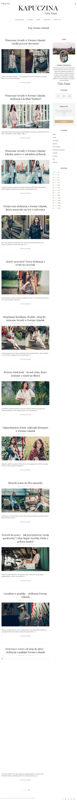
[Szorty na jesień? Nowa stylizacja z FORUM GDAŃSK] (25, 282)
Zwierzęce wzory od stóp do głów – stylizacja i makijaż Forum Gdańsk (25, 650)
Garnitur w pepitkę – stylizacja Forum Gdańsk (25, 595)
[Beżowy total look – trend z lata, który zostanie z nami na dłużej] (25, 393)
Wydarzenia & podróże (59, 150)
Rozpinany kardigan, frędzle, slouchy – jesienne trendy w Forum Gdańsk (25, 318)
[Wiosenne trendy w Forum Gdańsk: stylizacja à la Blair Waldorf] (25, 116)
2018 (56, 190)
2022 (56, 180)
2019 (56, 187)
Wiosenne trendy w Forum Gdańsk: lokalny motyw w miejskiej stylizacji (25, 152)
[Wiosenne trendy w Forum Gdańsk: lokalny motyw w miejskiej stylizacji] (25, 172)
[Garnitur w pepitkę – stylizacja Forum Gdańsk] (25, 614)
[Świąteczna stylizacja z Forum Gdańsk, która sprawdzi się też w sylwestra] (25, 227)
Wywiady (55, 153)
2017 (56, 192)
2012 (56, 205)
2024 (56, 175)
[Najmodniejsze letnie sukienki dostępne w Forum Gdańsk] (25, 448)
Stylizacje (55, 162)
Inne (54, 159)
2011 (56, 208)
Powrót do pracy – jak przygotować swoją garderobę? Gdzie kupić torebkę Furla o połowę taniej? (25, 538)
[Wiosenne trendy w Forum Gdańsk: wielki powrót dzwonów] (25, 61)
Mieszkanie (55, 140)
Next (29, 790)
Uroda (54, 137)
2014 (56, 200)
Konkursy (55, 156)
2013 (56, 203)
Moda (54, 134)
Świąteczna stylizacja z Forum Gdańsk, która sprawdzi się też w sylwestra (25, 207)
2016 (56, 195)
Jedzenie (55, 143)
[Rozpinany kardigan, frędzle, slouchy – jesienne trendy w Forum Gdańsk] (25, 338)
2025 (56, 172)
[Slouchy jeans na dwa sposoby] (25, 500)
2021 (56, 182)
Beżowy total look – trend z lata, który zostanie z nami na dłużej (25, 373)
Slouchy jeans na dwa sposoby (25, 483)
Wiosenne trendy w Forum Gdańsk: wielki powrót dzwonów (25, 41)
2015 (56, 198)
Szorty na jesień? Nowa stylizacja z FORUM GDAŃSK (25, 263)
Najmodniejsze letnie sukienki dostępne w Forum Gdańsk (25, 429)
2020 (56, 185)
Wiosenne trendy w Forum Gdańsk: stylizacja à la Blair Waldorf (25, 97)
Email (64, 115)
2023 (56, 177)
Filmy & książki (56, 146)
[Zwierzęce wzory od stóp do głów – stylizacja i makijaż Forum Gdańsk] (25, 714)
